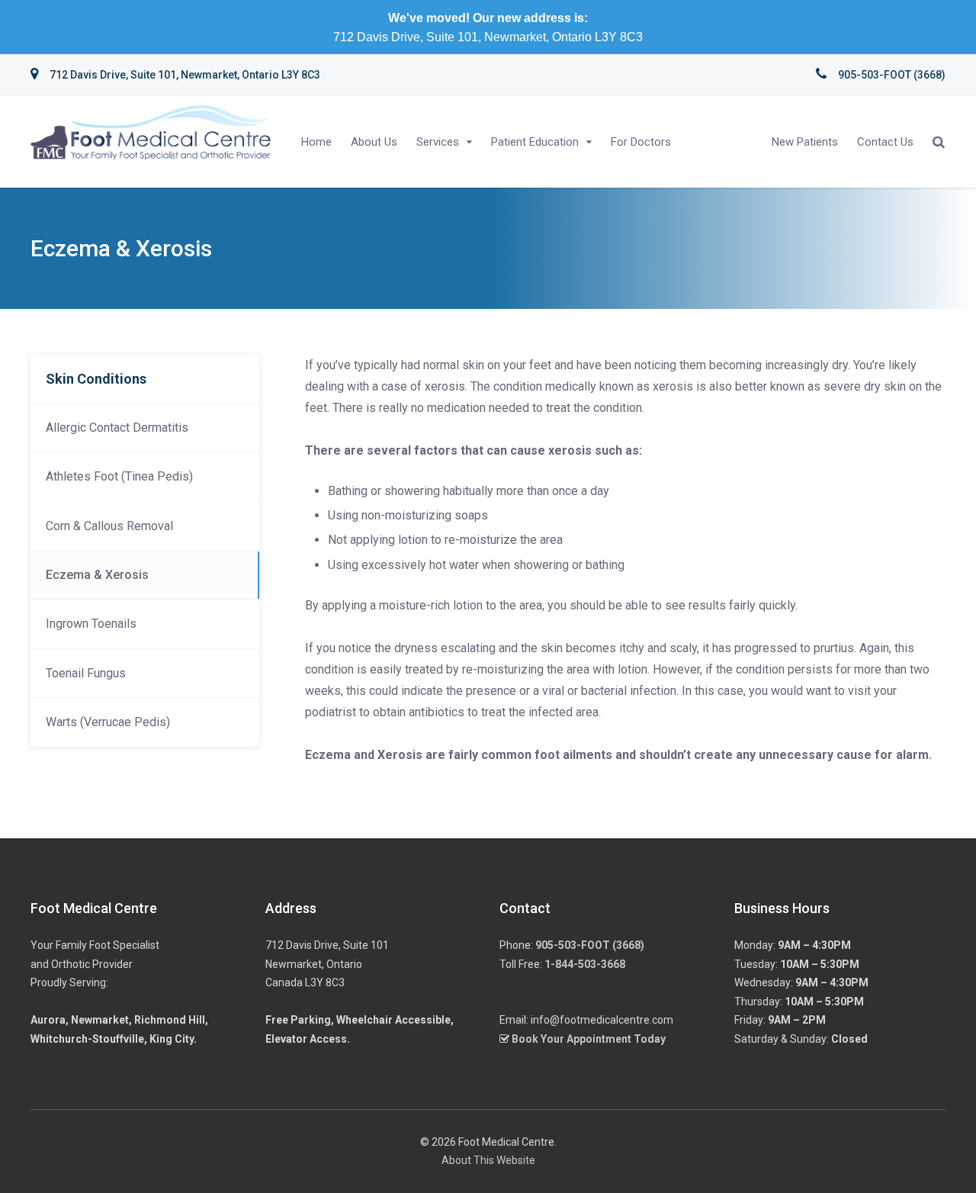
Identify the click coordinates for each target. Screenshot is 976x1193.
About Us (374, 142)
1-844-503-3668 (584, 964)
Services (437, 142)
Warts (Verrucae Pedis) (108, 722)
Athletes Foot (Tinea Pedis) (119, 476)
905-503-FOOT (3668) (589, 945)
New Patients (805, 142)
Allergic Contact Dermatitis (117, 427)
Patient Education (535, 142)
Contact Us (885, 142)
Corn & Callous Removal (109, 526)
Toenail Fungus (86, 673)
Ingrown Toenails (91, 623)
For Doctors (641, 142)
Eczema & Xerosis (97, 575)
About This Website (488, 1160)
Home (316, 142)
